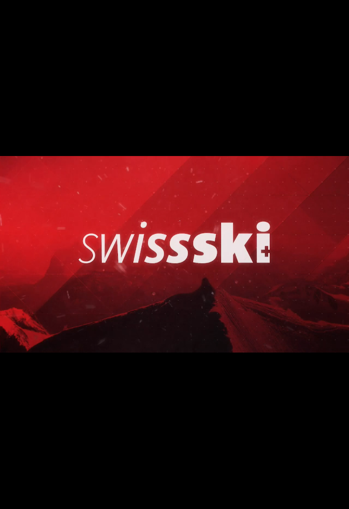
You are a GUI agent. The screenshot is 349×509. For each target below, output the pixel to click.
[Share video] (337, 11)
